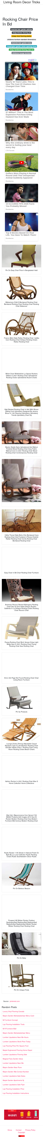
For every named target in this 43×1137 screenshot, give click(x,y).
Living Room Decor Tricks (21, 2)
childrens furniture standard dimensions (21, 39)
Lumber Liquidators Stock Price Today (16, 1041)
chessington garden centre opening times (21, 46)
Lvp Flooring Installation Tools (13, 1024)
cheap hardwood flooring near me (22, 50)
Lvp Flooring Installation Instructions (16, 1093)
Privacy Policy (30, 1130)
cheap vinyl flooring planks (21, 36)
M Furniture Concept (10, 1020)
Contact (18, 1130)
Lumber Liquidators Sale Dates (14, 1076)
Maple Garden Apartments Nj (13, 1080)
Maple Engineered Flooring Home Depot (17, 1050)
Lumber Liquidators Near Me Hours (15, 1037)
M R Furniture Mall (9, 1028)
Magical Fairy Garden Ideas (13, 1059)
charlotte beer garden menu (21, 43)
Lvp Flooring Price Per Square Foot (15, 1046)
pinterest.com (15, 1001)
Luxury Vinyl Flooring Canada (13, 1011)
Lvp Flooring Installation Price (13, 1089)
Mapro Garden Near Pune (12, 1067)
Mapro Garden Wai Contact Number (16, 1072)
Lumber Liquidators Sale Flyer (14, 1084)
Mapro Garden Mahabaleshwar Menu (16, 1033)
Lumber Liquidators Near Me (13, 1063)
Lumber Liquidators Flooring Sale (15, 1054)
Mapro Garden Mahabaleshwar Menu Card (18, 1016)
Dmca (10, 1130)
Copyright (21, 1132)
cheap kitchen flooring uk (21, 33)
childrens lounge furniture (21, 53)
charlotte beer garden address (21, 29)
